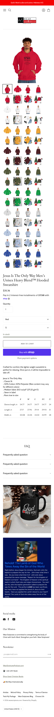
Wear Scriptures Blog (25, 696)
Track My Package (9, 696)
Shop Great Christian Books (13, 676)
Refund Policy (16, 692)
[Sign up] (49, 654)
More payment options (27, 358)
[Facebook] (8, 620)
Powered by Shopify (30, 700)
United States (11, 709)
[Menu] (4, 10)
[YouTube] (14, 620)
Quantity (6, 304)
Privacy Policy (28, 692)
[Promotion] (27, 509)
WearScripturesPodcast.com (13, 665)
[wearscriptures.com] (27, 21)
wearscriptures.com (15, 700)
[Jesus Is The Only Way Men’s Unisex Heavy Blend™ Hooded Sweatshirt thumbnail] (7, 89)
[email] (4, 620)
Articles (5, 692)
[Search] (9, 10)
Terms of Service (41, 692)
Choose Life (39, 696)
